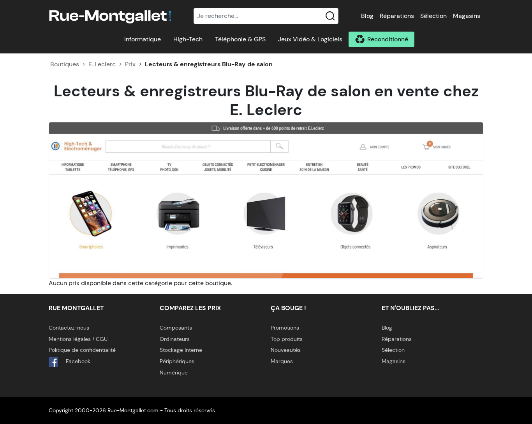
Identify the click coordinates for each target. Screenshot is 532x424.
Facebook (77, 361)
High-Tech (188, 39)
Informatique (142, 39)
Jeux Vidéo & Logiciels (310, 39)
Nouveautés (286, 349)
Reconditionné (387, 39)
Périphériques (177, 361)
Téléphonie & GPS (240, 39)
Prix (130, 64)
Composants (176, 327)
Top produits (287, 338)
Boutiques (64, 64)
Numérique (174, 372)
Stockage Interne (181, 349)
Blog (367, 16)
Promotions (285, 327)
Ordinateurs (175, 338)
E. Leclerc (102, 64)
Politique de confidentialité (82, 349)
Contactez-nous (69, 327)
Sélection (433, 16)
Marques (282, 361)
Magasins (466, 16)
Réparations (397, 16)
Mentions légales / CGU (78, 338)
